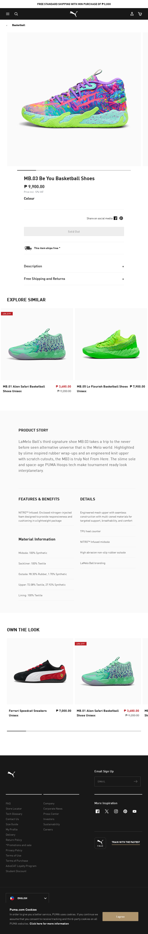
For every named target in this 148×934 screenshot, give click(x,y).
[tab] (26, 170)
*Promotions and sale (18, 845)
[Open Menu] (9, 14)
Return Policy (14, 839)
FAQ (8, 803)
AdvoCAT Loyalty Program (21, 865)
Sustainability (51, 824)
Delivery (10, 834)
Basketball (18, 25)
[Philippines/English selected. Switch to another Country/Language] (27, 898)
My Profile (12, 829)
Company (48, 803)
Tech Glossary (14, 813)
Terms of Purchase (17, 860)
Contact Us (12, 819)
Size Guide (12, 824)
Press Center (51, 813)
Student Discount (16, 871)
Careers (48, 829)
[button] (9, 14)
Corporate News (52, 808)
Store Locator (14, 808)
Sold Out (74, 231)
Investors (48, 819)
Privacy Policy (14, 850)
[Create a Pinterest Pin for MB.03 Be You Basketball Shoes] (121, 218)
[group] (40, 679)
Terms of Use (13, 855)
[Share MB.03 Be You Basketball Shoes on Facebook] (115, 218)
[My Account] (132, 14)
